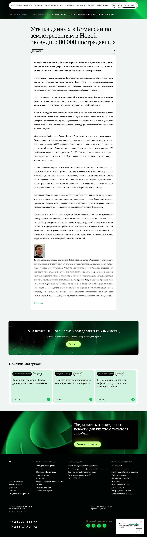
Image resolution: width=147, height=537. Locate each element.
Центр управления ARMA (121, 491)
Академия (91, 5)
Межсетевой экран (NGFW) (122, 494)
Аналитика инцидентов (120, 469)
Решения (37, 5)
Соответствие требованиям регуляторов (82, 472)
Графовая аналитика (119, 475)
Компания (80, 5)
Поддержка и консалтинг (53, 5)
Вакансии (12, 491)
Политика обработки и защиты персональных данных (20, 507)
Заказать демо (129, 5)
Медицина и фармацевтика (46, 472)
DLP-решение (117, 466)
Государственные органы (45, 466)
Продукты (27, 5)
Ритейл (39, 484)
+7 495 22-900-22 (23, 522)
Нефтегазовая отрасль (44, 491)
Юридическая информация (19, 494)
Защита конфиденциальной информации (83, 466)
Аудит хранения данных (120, 484)
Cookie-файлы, (134, 524)
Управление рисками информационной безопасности (87, 469)
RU (119, 5)
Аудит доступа (117, 481)
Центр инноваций (103, 5)
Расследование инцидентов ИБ (79, 475)
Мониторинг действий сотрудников (125, 472)
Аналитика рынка (15, 484)
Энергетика (40, 478)
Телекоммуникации (43, 487)
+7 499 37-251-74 (23, 527)
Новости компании (16, 481)
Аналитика (69, 5)
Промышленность (43, 469)
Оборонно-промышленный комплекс (50, 481)
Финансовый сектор (43, 475)
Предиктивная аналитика (121, 478)
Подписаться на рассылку (87, 444)
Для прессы (13, 487)
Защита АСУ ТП (74, 478)
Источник (38, 303)
